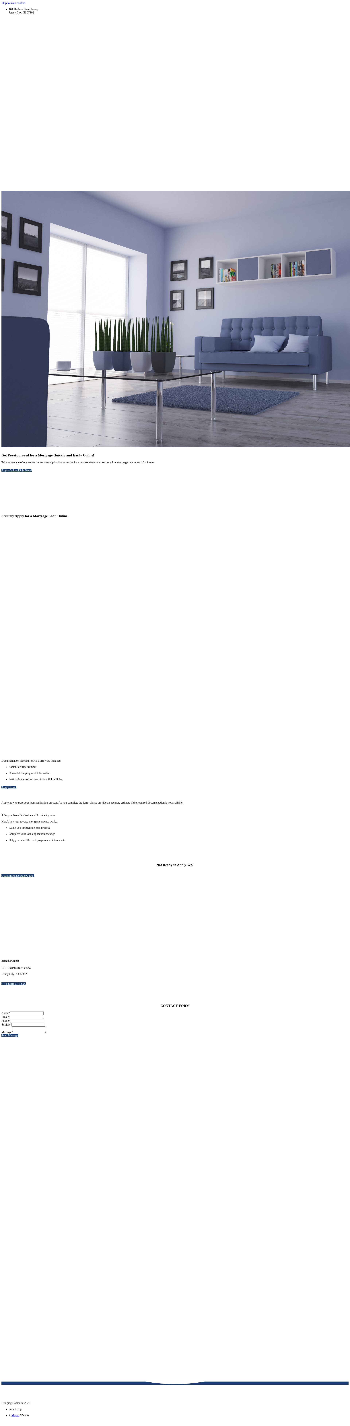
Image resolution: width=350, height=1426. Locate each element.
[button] (16, 470)
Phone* (5, 1020)
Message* (7, 1032)
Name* (5, 1013)
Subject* (6, 1024)
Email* (5, 1016)
